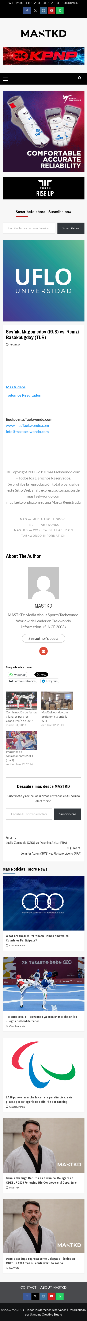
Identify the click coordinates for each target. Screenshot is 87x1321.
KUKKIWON (70, 3)
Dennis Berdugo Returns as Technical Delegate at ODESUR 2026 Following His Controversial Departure (41, 1180)
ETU (28, 3)
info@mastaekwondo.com (27, 431)
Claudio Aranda (17, 945)
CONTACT (28, 1287)
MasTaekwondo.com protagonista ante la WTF (54, 716)
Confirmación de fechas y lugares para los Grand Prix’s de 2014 (21, 716)
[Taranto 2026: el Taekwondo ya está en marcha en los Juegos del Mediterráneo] (43, 984)
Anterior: (36, 840)
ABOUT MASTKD (53, 1287)
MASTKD (15, 344)
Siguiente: (51, 851)
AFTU (55, 3)
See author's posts (43, 638)
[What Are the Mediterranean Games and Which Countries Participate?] (43, 903)
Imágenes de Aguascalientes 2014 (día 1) (19, 756)
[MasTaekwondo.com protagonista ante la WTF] (57, 701)
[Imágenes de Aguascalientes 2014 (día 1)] (21, 740)
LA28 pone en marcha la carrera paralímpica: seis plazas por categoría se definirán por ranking (39, 1099)
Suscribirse (67, 814)
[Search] (79, 78)
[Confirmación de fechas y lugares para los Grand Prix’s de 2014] (21, 701)
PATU (19, 3)
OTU (46, 3)
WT (10, 3)
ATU (37, 3)
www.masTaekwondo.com (27, 425)
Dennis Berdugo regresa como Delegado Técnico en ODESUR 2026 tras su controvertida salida (40, 1260)
